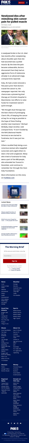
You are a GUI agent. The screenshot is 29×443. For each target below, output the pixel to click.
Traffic (15, 293)
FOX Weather (16, 295)
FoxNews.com (9, 178)
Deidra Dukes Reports (4, 350)
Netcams (15, 286)
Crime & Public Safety (5, 286)
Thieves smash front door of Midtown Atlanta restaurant (8, 212)
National (3, 289)
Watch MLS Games (16, 414)
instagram (17, 423)
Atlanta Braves (17, 310)
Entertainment (5, 297)
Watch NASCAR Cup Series (17, 394)
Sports (15, 308)
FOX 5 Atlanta (4, 25)
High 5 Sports (16, 318)
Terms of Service (15, 270)
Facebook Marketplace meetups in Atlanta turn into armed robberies (9, 228)
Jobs (14, 345)
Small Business (17, 375)
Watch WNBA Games (16, 410)
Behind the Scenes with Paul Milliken (5, 346)
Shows (3, 328)
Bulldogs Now (5, 343)
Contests (15, 334)
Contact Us (16, 339)
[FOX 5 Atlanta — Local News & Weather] (6, 3)
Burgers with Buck (4, 313)
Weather (16, 282)
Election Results (5, 371)
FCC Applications (17, 350)
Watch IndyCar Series (17, 397)
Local (2, 284)
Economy (15, 369)
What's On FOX (5, 358)
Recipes (3, 322)
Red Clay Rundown (3, 334)
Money (15, 365)
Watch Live (21, 2)
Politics (3, 293)
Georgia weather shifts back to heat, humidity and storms (9, 234)
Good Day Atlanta (4, 309)
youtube (8, 423)
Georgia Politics (5, 369)
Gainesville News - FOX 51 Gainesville (5, 391)
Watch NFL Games (16, 383)
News (3, 282)
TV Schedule (4, 360)
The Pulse (3, 332)
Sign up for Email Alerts (17, 342)
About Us (16, 328)
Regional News (4, 380)
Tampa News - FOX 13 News (5, 383)
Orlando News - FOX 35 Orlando (5, 387)
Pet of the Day (5, 320)
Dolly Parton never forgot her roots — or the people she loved (9, 219)
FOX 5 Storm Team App (16, 290)
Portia (2, 337)
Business (15, 371)
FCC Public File (17, 349)
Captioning (16, 352)
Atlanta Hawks (17, 314)
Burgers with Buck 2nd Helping (5, 353)
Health (9, 25)
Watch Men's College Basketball (16, 401)
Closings (15, 284)
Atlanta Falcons (17, 312)
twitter (14, 423)
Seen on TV (16, 332)
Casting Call (4, 316)
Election (4, 365)
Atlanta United (17, 316)
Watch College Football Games (17, 387)
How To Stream (17, 330)
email (20, 423)
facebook (11, 423)
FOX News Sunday (4, 303)
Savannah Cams (17, 288)
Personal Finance (17, 367)
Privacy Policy (16, 269)
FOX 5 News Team (16, 336)
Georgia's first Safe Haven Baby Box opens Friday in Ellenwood (9, 205)
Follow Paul (4, 318)
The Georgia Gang (4, 340)
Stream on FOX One (17, 380)
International (4, 291)
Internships (16, 347)
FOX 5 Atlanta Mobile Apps (4, 299)
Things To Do (4, 323)
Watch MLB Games (16, 390)
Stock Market (16, 373)
